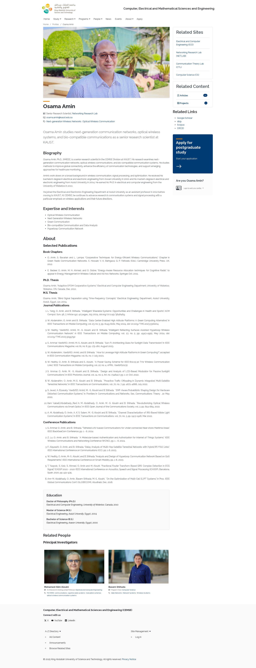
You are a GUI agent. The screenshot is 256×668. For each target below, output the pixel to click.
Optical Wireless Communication (99, 121)
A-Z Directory (52, 631)
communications (61, 593)
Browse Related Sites (59, 648)
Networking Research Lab (85, 113)
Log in (138, 637)
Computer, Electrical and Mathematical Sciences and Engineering (168, 8)
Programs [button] (83, 19)
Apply (140, 19)
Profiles (55, 24)
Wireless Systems (143, 593)
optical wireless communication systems (61, 595)
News (108, 19)
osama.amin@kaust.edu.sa (59, 117)
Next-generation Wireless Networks (63, 121)
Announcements (57, 643)
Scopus (181, 125)
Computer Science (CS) (187, 75)
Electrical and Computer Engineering (89, 590)
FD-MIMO (50, 593)
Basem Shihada (117, 587)
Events (118, 19)
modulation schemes (93, 593)
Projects (183, 103)
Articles (183, 95)
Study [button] (56, 19)
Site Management (139, 631)
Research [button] (69, 19)
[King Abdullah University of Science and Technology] (59, 8)
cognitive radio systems (76, 593)
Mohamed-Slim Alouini (56, 587)
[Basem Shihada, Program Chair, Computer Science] (139, 566)
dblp (179, 121)
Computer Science (128, 590)
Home (46, 19)
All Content (54, 637)
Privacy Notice (129, 659)
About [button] (128, 19)
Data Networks (116, 593)
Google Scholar (184, 118)
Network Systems (129, 593)
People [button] (96, 19)
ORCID (180, 128)
